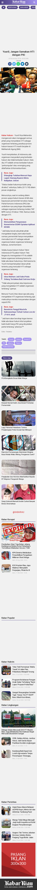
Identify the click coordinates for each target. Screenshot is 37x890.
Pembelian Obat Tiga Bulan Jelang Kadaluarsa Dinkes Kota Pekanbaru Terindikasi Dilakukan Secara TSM (16, 546)
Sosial (19, 61)
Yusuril (11, 339)
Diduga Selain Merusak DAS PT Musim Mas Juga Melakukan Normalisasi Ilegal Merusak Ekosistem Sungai (18, 732)
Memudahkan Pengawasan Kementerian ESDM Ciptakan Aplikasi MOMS (19, 224)
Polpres (18, 343)
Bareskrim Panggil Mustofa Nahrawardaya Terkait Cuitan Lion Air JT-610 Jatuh (19, 312)
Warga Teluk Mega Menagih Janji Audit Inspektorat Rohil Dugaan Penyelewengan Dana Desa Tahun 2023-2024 (23, 825)
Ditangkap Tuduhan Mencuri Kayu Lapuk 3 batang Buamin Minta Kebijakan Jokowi (18, 178)
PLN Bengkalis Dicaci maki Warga (14, 378)
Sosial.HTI (27, 339)
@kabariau (18, 512)
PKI (4, 343)
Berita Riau (12, 7)
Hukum (18, 339)
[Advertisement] (18, 29)
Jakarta (10, 343)
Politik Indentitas (8, 347)
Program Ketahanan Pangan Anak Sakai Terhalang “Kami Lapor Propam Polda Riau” (23, 682)
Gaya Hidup (24, 7)
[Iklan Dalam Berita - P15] (18, 859)
